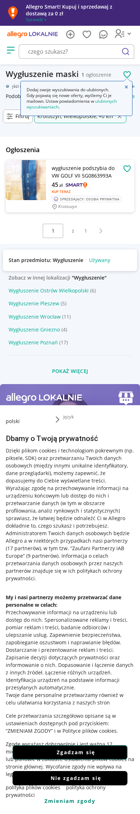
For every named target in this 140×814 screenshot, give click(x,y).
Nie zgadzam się (76, 778)
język (68, 417)
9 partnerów (42, 555)
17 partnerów (23, 548)
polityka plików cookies (33, 787)
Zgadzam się (76, 752)
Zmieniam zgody (70, 801)
